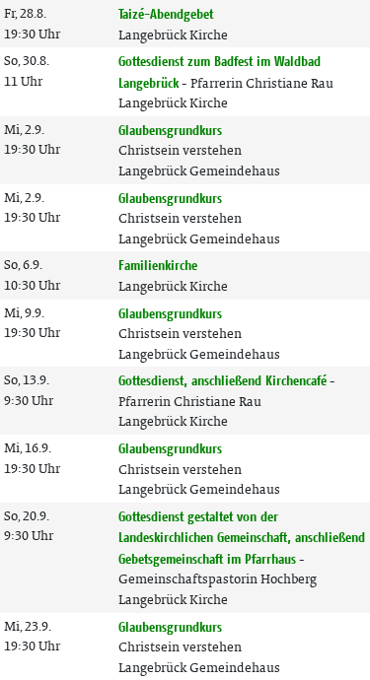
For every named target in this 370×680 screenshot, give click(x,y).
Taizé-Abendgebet (165, 14)
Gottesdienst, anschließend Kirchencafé (222, 380)
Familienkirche (157, 265)
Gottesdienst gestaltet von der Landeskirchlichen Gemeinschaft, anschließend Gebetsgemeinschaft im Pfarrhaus (241, 538)
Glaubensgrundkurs (170, 130)
